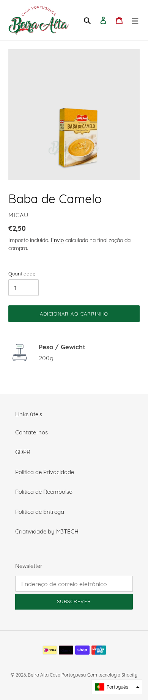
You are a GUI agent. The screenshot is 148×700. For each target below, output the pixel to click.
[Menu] (135, 20)
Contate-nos (31, 432)
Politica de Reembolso (43, 491)
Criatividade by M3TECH (47, 531)
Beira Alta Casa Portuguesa (57, 675)
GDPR (22, 452)
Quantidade (21, 274)
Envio (57, 240)
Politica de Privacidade (44, 472)
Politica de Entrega (39, 511)
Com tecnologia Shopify (112, 675)
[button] (116, 687)
